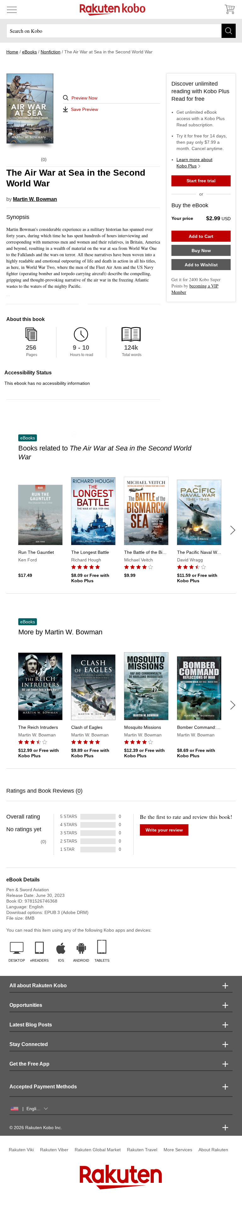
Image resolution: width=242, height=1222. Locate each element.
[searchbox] (121, 31)
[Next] (233, 530)
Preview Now (84, 97)
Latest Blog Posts (30, 1024)
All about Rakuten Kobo (38, 985)
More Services (178, 1149)
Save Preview (84, 109)
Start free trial (201, 180)
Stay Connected (28, 1044)
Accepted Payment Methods (43, 1086)
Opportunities (25, 1005)
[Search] (229, 31)
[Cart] (229, 9)
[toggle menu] (12, 9)
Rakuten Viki (21, 1149)
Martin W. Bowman (35, 199)
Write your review (164, 829)
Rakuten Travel (142, 1149)
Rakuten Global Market (98, 1149)
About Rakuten (213, 1149)
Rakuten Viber (54, 1149)
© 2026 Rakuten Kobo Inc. (35, 1127)
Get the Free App (29, 1064)
